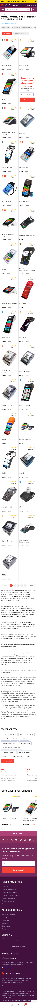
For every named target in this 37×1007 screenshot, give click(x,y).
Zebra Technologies (24, 752)
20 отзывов (13, 41)
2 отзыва (13, 211)
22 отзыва (30, 415)
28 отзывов (31, 109)
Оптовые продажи (8, 904)
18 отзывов (13, 177)
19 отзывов (13, 143)
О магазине (6, 926)
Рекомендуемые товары (10, 895)
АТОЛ (4, 734)
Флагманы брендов (9, 901)
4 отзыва (30, 313)
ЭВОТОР (14, 738)
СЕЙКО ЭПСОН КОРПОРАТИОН (11, 747)
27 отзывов (13, 109)
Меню (32, 9)
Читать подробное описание (8, 23)
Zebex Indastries (17, 756)
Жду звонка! (27, 100)
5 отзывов (13, 313)
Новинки (5, 886)
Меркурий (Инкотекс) (26, 734)
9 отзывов (13, 279)
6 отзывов (31, 41)
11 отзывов (31, 143)
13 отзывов (31, 347)
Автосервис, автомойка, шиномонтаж (22, 27)
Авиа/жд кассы (6, 27)
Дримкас (5, 738)
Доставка (5, 920)
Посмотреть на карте (18, 946)
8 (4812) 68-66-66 (31, 5)
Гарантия (5, 923)
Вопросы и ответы (8, 914)
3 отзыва (13, 245)
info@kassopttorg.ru (9, 958)
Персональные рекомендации (17, 791)
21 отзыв (13, 347)
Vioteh (28, 756)
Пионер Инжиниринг (9, 752)
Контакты (5, 929)
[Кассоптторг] (2, 5)
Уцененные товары (9, 898)
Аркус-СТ (24, 738)
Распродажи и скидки (9, 892)
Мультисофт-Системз (9, 743)
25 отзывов (13, 415)
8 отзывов (13, 381)
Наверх (20, 833)
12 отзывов (13, 75)
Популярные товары (9, 889)
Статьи (4, 917)
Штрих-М (13, 734)
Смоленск (21, 5)
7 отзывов (31, 483)
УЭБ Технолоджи (25, 743)
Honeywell (5, 756)
